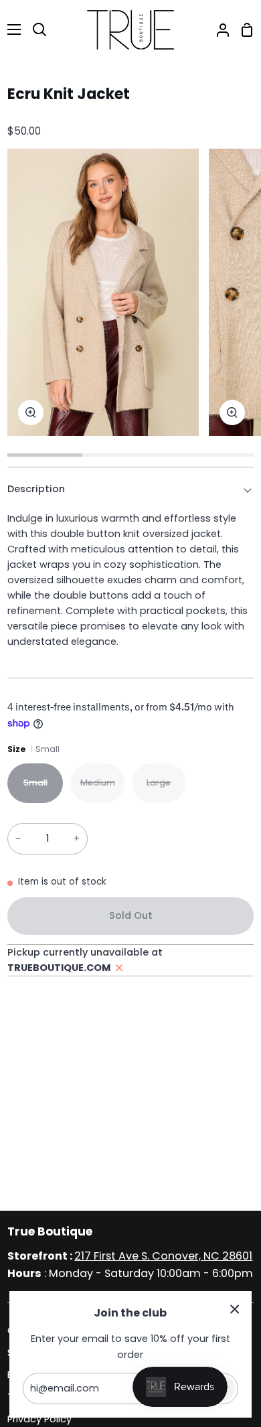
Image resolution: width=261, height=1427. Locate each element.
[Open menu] (11, 29)
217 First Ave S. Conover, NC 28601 (163, 1256)
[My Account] (217, 30)
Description (36, 489)
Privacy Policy (39, 1419)
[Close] (235, 1309)
